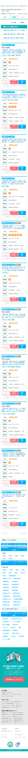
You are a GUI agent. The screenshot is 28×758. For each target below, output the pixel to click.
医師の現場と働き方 (18, 714)
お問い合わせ (17, 731)
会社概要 (3, 728)
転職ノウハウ (5, 712)
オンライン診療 (6, 639)
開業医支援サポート (7, 718)
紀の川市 (23, 572)
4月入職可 (13, 636)
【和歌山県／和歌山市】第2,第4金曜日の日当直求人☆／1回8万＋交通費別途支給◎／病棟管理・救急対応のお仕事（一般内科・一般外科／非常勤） (14, 454)
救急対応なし (6, 618)
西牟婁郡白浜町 (6, 596)
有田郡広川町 (6, 584)
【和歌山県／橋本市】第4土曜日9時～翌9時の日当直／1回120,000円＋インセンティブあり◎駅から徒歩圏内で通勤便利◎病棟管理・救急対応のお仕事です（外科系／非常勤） (14, 268)
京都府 (10, 555)
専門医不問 (15, 624)
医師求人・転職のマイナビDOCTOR (9, 5)
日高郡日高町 (15, 587)
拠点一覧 (18, 705)
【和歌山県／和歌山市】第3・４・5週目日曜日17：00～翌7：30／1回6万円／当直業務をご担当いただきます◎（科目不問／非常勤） (14, 410)
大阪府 (16, 555)
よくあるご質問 (14, 707)
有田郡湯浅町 (15, 581)
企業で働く (13, 627)
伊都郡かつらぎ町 (7, 578)
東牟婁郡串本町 (16, 604)
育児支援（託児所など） (17, 618)
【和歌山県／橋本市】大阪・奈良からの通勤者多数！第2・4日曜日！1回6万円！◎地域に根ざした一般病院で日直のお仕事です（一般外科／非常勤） (14, 182)
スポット (23, 17)
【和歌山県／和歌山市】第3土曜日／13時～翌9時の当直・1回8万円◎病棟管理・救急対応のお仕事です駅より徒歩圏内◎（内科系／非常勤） (14, 51)
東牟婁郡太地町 (6, 602)
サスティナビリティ (19, 737)
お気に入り (6, 82)
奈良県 (4, 558)
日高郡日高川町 (16, 593)
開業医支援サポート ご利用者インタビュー (13, 721)
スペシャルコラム (6, 716)
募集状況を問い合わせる (14, 255)
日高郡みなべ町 (6, 593)
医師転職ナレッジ (6, 714)
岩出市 (4, 575)
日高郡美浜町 (6, 587)
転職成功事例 (5, 707)
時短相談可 (5, 636)
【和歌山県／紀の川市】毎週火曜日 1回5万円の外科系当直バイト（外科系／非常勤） (14, 496)
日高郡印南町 (15, 590)
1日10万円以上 (6, 633)
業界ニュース (16, 716)
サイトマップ (4, 734)
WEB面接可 (21, 636)
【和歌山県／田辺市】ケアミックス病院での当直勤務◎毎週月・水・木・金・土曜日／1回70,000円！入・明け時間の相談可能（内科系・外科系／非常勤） (14, 227)
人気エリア (5, 627)
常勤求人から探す (6, 692)
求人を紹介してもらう (14, 82)
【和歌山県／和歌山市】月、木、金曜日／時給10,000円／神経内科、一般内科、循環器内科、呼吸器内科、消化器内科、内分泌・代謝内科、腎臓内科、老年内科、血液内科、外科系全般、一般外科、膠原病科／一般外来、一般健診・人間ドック (15, 30)
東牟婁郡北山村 (6, 604)
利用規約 (17, 728)
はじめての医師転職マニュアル (10, 703)
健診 (20, 627)
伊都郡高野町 (6, 581)
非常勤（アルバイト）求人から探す (11, 694)
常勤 (4, 17)
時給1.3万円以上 (16, 633)
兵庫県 (22, 555)
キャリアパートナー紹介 (8, 705)
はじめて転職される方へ (16, 701)
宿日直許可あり (6, 621)
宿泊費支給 (15, 630)
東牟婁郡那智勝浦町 (18, 599)
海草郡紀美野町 (12, 575)
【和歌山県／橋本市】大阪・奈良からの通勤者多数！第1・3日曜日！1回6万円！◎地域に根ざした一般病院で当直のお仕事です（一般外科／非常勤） (14, 140)
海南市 (11, 569)
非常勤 (14, 17)
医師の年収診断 (18, 718)
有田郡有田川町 (15, 584)
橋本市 (17, 569)
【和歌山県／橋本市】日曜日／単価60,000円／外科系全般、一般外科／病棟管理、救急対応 (15, 38)
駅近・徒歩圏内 (6, 624)
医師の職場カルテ (18, 720)
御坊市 (4, 572)
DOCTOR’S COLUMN (16, 712)
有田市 (23, 569)
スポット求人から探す (8, 696)
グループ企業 (17, 734)
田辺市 (10, 572)
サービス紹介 (5, 701)
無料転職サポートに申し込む (14, 679)
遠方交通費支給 (6, 630)
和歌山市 (5, 569)
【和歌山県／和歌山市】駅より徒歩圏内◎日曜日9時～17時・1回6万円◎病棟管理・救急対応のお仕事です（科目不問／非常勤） (14, 363)
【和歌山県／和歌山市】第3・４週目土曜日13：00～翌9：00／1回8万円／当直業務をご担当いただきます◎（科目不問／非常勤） (14, 315)
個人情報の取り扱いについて (7, 731)
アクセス (3, 737)
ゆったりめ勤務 (16, 621)
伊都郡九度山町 (17, 578)
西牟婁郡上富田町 (17, 596)
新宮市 (16, 572)
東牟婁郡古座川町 (17, 602)
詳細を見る (22, 82)
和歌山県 (11, 558)
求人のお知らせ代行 (7, 720)
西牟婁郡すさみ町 (7, 599)
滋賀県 (4, 555)
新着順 (22, 22)
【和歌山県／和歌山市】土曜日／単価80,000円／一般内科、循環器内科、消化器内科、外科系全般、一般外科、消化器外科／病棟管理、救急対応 (15, 34)
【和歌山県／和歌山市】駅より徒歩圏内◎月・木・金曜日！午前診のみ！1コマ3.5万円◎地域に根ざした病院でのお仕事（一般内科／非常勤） (14, 96)
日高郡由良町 (6, 590)
